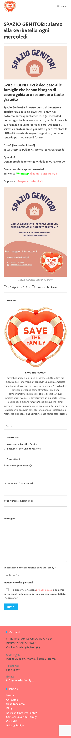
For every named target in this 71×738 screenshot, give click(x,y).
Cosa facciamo (15, 704)
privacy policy (44, 589)
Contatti (11, 721)
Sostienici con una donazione (24, 448)
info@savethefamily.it (29, 181)
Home (10, 695)
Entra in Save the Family (21, 712)
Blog (9, 708)
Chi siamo (12, 699)
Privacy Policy (15, 725)
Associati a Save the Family (22, 444)
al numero (37, 173)
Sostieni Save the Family (21, 717)
